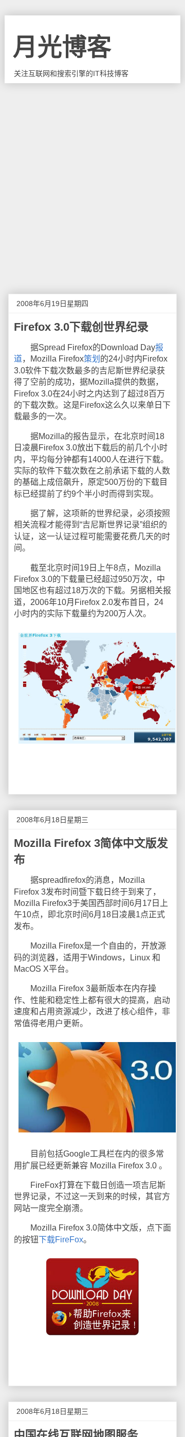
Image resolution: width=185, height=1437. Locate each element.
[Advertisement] (92, 180)
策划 (92, 358)
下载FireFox (61, 1239)
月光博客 (62, 47)
